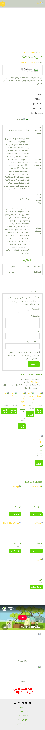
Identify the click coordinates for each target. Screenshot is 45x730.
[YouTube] (15, 703)
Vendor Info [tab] (38, 108)
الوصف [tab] (40, 94)
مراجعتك (35, 316)
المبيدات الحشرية (30, 52)
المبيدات (40, 52)
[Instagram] (26, 703)
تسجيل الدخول (22, 723)
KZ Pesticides (35, 382)
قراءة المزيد (38, 411)
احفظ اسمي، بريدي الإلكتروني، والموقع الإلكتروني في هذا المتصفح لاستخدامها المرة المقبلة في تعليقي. (23, 355)
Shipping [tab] (39, 99)
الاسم (37, 331)
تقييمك (36, 309)
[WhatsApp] (19, 703)
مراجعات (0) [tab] (38, 103)
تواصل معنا (22, 719)
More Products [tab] (37, 113)
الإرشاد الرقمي (22, 715)
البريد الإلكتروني (33, 341)
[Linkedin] (22, 703)
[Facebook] (30, 703)
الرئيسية (22, 707)
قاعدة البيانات (23, 711)
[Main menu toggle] (2, 4)
